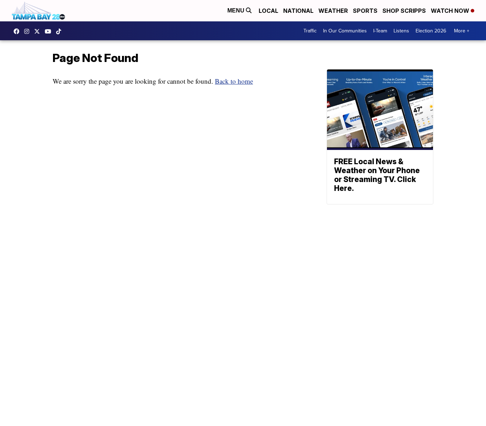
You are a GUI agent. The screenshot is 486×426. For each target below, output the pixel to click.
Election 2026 (431, 31)
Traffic (310, 31)
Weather (333, 10)
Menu (236, 10)
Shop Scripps (404, 10)
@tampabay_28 (60, 31)
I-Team (380, 31)
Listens (401, 31)
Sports (365, 10)
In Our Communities (345, 31)
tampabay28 (38, 31)
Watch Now (451, 10)
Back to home (234, 81)
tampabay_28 (28, 31)
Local (268, 10)
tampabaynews (18, 31)
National (298, 10)
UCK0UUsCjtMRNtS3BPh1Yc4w (50, 31)
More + (461, 31)
